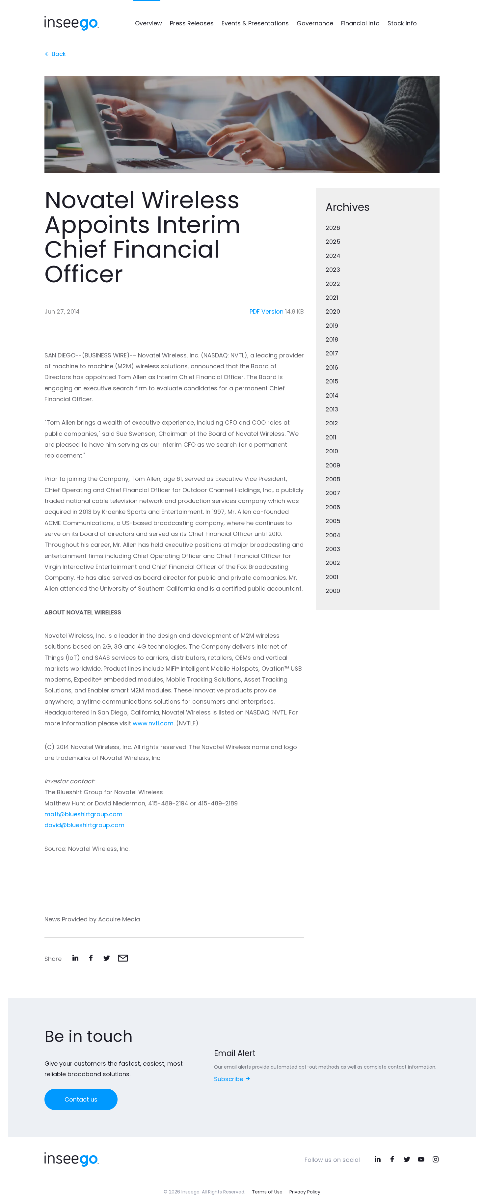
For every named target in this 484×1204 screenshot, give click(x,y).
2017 (332, 353)
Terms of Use (267, 1192)
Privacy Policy (304, 1192)
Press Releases (192, 23)
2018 (332, 339)
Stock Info (402, 23)
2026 (333, 228)
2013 (332, 409)
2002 (333, 563)
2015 (332, 381)
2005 (333, 521)
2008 (333, 479)
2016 (332, 367)
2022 (333, 284)
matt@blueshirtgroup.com (83, 814)
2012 (332, 423)
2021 (332, 298)
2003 (333, 549)
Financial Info (360, 23)
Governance (315, 23)
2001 (332, 577)
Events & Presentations (255, 23)
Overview (148, 23)
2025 (333, 242)
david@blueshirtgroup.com (84, 825)
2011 (331, 437)
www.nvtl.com (153, 723)
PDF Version (266, 311)
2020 (333, 311)
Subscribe (229, 1079)
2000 (333, 591)
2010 (332, 451)
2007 (333, 493)
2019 (332, 326)
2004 (333, 535)
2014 (332, 395)
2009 (333, 465)
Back (58, 54)
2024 (333, 256)
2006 (333, 507)
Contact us (81, 1099)
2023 (333, 270)
